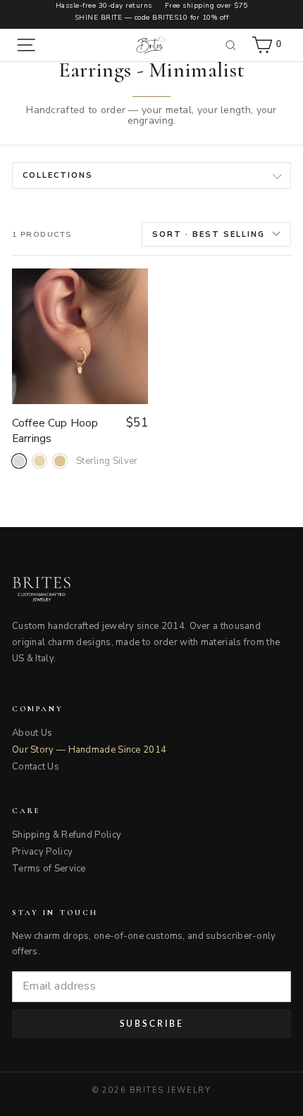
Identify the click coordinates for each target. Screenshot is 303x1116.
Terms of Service (49, 868)
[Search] (231, 45)
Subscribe (152, 1023)
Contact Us (35, 766)
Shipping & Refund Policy (66, 835)
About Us (32, 733)
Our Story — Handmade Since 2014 (89, 750)
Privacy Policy (42, 851)
